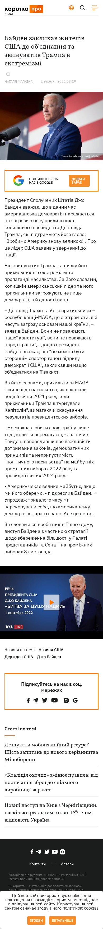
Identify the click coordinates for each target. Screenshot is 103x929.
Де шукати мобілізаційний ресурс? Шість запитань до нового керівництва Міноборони (51, 752)
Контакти (37, 863)
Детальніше (62, 920)
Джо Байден (49, 656)
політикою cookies (81, 908)
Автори (67, 863)
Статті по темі (20, 729)
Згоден (36, 920)
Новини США (51, 649)
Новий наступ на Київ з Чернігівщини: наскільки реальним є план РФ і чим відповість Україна (50, 813)
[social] (28, 700)
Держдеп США (18, 656)
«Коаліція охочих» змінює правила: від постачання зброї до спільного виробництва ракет (51, 783)
